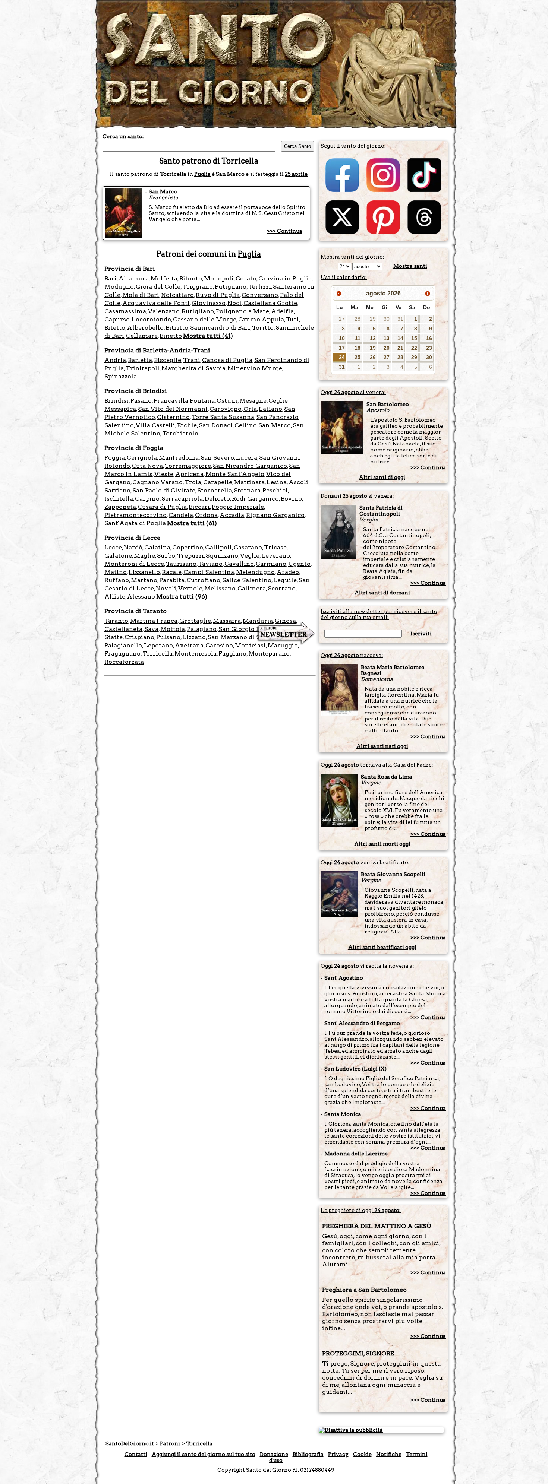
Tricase (275, 547)
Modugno (119, 286)
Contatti (136, 1454)
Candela (181, 515)
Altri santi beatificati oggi (382, 947)
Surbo (166, 555)
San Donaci (216, 425)
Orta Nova (147, 465)
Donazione (274, 1454)
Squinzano (222, 555)
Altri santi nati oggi (382, 746)
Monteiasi (250, 645)
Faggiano (232, 653)
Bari (110, 278)
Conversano (260, 294)
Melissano (220, 588)
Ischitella (118, 498)
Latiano (270, 408)
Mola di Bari (140, 294)
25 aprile (296, 174)
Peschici (275, 490)
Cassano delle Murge (204, 319)
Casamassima (125, 311)
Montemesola (195, 653)
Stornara (247, 490)
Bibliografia (308, 1454)
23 (429, 348)
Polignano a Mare (242, 311)
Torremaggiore (188, 465)
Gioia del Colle (158, 286)
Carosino (219, 645)
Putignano (230, 286)
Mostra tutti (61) (192, 523)
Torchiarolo (180, 433)
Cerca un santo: (123, 136)
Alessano (141, 596)
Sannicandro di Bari (220, 327)
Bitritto (177, 327)
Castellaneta (123, 628)
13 (387, 338)
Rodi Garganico (255, 498)
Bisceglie (167, 360)
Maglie (144, 555)
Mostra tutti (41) (208, 335)
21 (400, 348)
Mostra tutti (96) (181, 596)
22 (414, 348)
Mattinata (249, 482)
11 (357, 338)
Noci (234, 303)
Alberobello (145, 327)
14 (400, 338)
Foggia (114, 457)
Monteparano (269, 653)
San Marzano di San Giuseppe (252, 637)
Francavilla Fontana (184, 400)
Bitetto (114, 327)
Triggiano (197, 286)
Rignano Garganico (275, 515)
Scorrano (282, 588)
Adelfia (282, 311)
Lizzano (194, 637)
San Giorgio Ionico (246, 628)
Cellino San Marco (262, 425)
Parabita (172, 580)
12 (373, 338)
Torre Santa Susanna (223, 417)
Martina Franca (153, 620)
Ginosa (285, 620)
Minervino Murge (254, 368)
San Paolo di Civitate (163, 490)
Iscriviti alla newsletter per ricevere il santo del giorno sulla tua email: (379, 614)
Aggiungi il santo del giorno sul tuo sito (203, 1454)
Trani (191, 360)
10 (342, 338)
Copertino (187, 547)
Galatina (157, 547)
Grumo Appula (261, 319)
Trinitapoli (143, 368)
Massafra (227, 620)
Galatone (118, 555)
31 (400, 319)
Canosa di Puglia (227, 360)
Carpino (147, 498)
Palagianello (123, 645)
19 (373, 348)
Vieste (163, 474)
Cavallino (239, 563)
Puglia (202, 174)
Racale (172, 571)
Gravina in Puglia (285, 278)
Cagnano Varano (157, 482)
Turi (292, 319)
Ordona (206, 515)
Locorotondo (151, 319)
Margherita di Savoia (193, 368)
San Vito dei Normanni (173, 408)
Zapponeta (120, 506)
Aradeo (288, 571)
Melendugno (255, 571)
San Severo (217, 457)
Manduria (258, 620)
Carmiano (271, 563)
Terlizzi (259, 286)
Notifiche (388, 1454)
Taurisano (181, 563)
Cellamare (142, 335)
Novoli (166, 588)
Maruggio (283, 645)
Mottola (172, 628)
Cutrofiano (203, 580)
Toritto (263, 327)
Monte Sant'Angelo (234, 474)
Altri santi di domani (382, 593)
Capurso (117, 319)
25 (357, 357)
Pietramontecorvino (135, 515)
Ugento (299, 563)
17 (342, 348)
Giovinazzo (209, 303)
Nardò (133, 547)
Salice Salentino (246, 580)
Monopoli (219, 278)
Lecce (113, 547)
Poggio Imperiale (238, 506)
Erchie (187, 425)
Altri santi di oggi (382, 477)
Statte (113, 637)
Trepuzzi (190, 555)
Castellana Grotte (270, 303)
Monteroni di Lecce (134, 563)
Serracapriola (182, 498)
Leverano (275, 555)
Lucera (246, 457)
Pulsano (168, 637)
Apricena (189, 474)
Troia (193, 482)
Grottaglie (195, 620)
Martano (144, 580)
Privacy (338, 1454)
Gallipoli (218, 547)
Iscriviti (421, 634)
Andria (115, 360)
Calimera (251, 588)
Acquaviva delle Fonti (156, 303)
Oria (250, 408)
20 (387, 348)
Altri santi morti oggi (382, 844)
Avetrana (189, 645)
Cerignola (142, 457)
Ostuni (227, 400)
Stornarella (214, 490)
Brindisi (116, 400)
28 (357, 319)
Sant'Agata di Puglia (135, 523)
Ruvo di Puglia (218, 294)
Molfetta (164, 278)
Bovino (291, 498)
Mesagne (253, 400)
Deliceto (217, 498)
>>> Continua (284, 231)
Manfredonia (179, 457)
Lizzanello (144, 571)
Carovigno (226, 408)
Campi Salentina (208, 571)
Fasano (141, 400)
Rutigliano (198, 311)
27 (342, 319)
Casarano (248, 547)
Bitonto (190, 278)
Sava (151, 628)
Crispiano (139, 637)
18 (357, 348)
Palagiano (202, 628)
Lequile (285, 580)
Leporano (158, 645)
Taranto (116, 620)
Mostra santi (410, 266)
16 (429, 338)
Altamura (134, 278)
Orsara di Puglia (162, 506)
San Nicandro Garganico (250, 465)
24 (342, 357)
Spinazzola (120, 376)
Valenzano (164, 311)
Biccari (199, 506)
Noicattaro (177, 294)
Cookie (362, 1454)
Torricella (157, 653)
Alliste (114, 596)
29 (373, 319)
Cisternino (173, 417)
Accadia (232, 515)
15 (414, 338)
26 (373, 357)
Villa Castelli (155, 425)
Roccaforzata (124, 661)
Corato (246, 278)
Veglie (249, 555)
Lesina (277, 482)
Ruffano (116, 580)
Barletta (140, 360)
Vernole (190, 588)
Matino (115, 571)
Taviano (210, 563)
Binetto (171, 335)
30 (387, 319)
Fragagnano (122, 653)
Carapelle (217, 482)
